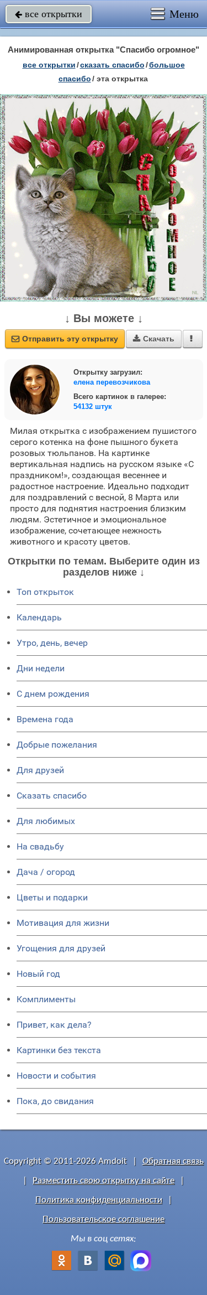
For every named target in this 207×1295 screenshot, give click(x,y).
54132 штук (92, 406)
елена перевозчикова (111, 382)
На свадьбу (40, 846)
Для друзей (40, 770)
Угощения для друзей (61, 948)
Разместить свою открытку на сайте (103, 1180)
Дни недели (41, 668)
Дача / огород (46, 872)
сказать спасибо (112, 64)
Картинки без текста (59, 1050)
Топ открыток (45, 592)
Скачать (153, 338)
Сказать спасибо (52, 795)
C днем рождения (53, 693)
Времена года (45, 719)
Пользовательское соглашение (103, 1219)
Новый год (38, 973)
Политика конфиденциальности (98, 1200)
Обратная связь (173, 1161)
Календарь (39, 617)
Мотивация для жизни (63, 923)
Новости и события (56, 1075)
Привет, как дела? (54, 1024)
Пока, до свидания (55, 1101)
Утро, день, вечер (52, 643)
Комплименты (46, 999)
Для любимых (46, 821)
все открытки (48, 13)
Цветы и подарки (52, 897)
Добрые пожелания (57, 744)
